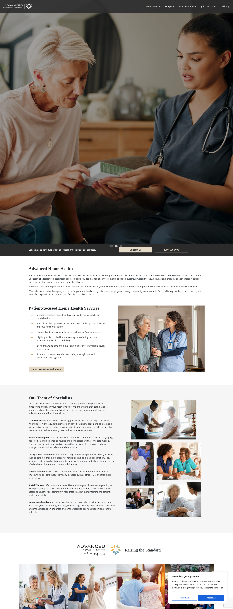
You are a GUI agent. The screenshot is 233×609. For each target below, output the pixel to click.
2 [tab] (116, 246)
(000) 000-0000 (171, 249)
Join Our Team (208, 6)
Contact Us (135, 249)
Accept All (211, 597)
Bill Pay (225, 6)
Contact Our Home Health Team (46, 369)
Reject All (184, 597)
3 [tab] (121, 246)
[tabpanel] (116, 122)
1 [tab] (111, 246)
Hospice (169, 6)
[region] (198, 588)
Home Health (153, 6)
